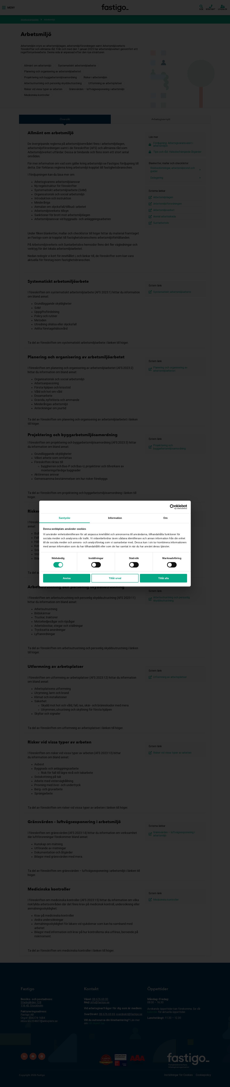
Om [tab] (165, 517)
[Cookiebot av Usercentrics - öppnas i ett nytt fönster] (172, 506)
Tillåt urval (115, 578)
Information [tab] (115, 517)
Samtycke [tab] (64, 517)
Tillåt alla (163, 578)
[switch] (96, 564)
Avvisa (67, 578)
